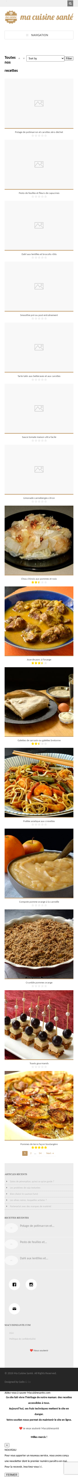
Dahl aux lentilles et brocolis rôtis (39, 254)
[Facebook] (15, 1285)
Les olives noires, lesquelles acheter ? (28, 1200)
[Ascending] (19, 58)
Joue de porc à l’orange (39, 659)
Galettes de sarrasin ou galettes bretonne (39, 740)
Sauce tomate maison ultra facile (39, 437)
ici (40, 1466)
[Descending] (24, 58)
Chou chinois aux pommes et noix (39, 579)
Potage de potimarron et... (37, 1226)
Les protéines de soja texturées (25, 1188)
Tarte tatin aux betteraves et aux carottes (39, 376)
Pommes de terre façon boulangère (39, 1144)
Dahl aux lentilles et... (34, 1258)
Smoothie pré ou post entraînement (39, 315)
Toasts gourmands (39, 1063)
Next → (50, 1153)
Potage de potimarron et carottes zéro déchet (39, 132)
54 (40, 1153)
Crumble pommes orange (39, 982)
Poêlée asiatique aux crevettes (39, 821)
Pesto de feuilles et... (33, 1242)
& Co (28, 1382)
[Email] (15, 1309)
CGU (11, 1333)
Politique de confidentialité (22, 1339)
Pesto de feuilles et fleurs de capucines (39, 193)
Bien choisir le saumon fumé (24, 1194)
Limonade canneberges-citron (39, 498)
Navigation (39, 35)
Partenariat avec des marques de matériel (30, 1206)
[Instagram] (32, 1285)
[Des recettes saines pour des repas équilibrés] (39, 21)
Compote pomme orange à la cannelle (39, 902)
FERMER (11, 1474)
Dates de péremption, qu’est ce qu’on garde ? (32, 1181)
